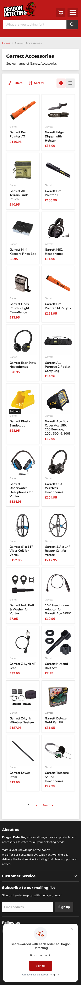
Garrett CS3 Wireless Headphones (54, 488)
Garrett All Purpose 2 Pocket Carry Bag (57, 367)
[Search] (72, 24)
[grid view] (61, 83)
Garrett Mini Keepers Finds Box (23, 251)
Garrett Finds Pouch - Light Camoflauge (19, 308)
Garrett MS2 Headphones (54, 251)
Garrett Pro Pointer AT (18, 134)
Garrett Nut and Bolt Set (56, 666)
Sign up (64, 907)
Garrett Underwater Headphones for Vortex (21, 490)
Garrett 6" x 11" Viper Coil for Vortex (21, 551)
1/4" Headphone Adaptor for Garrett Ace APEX (58, 609)
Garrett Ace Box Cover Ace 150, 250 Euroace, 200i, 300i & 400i (57, 427)
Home (6, 43)
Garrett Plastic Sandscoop (20, 423)
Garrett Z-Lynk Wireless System (22, 720)
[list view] (70, 83)
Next (46, 805)
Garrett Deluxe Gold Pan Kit (55, 720)
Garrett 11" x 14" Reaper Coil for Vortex (57, 551)
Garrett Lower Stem (20, 775)
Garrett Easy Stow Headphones (23, 365)
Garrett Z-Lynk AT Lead (23, 666)
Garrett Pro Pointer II (53, 193)
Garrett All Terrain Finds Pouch (19, 195)
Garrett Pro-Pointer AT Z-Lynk (58, 306)
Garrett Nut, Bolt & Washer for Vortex (22, 609)
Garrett (13, 126)
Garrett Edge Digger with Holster (54, 136)
